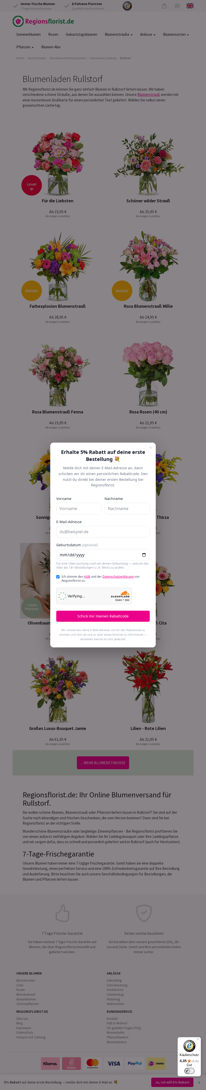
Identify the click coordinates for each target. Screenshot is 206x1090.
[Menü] (198, 1040)
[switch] (189, 1071)
